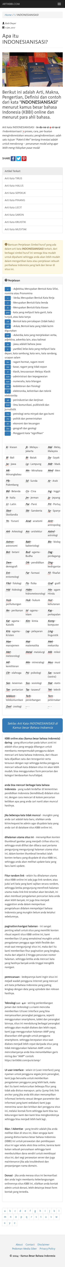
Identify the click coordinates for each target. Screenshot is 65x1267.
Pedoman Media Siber (24, 1248)
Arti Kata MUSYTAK (16, 229)
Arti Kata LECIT (13, 207)
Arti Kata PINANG (15, 200)
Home (8, 15)
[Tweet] (18, 158)
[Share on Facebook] (13, 158)
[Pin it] (24, 158)
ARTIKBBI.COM (11, 4)
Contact (30, 1244)
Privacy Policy (47, 1248)
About (19, 1244)
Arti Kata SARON (14, 214)
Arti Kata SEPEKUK (15, 193)
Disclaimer (43, 1244)
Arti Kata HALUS (14, 185)
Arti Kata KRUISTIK (15, 222)
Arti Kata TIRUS (13, 178)
